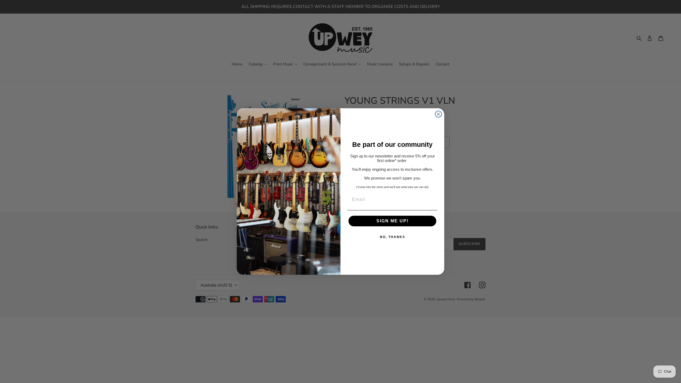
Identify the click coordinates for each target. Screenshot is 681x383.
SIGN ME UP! (392, 221)
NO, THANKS (392, 237)
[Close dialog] (438, 114)
